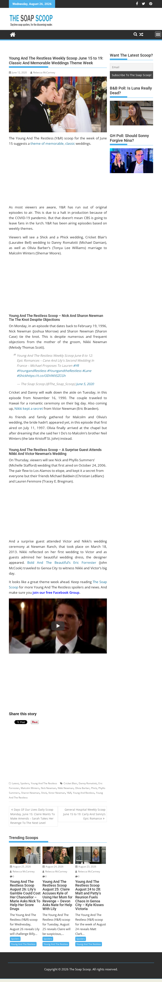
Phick (94, 788)
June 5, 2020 (85, 384)
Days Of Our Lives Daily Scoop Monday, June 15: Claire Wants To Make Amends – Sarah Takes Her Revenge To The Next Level (32, 816)
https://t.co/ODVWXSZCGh (46, 375)
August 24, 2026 (54, 866)
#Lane (86, 371)
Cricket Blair (70, 783)
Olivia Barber (82, 788)
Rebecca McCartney (44, 72)
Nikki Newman (65, 788)
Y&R (69, 792)
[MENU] (158, 34)
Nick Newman (48, 788)
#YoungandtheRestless (64, 371)
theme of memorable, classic (52, 143)
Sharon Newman (30, 792)
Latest (15, 783)
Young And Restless (83, 792)
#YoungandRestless (31, 371)
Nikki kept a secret (28, 408)
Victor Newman (56, 792)
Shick (44, 792)
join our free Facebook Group (56, 592)
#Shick (21, 375)
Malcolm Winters (30, 788)
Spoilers (24, 783)
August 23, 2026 (87, 866)
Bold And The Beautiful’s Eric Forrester (61, 562)
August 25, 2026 (21, 866)
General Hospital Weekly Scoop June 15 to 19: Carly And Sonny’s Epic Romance (84, 814)
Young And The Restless (44, 783)
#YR (76, 365)
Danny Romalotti (88, 783)
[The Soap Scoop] (13, 34)
